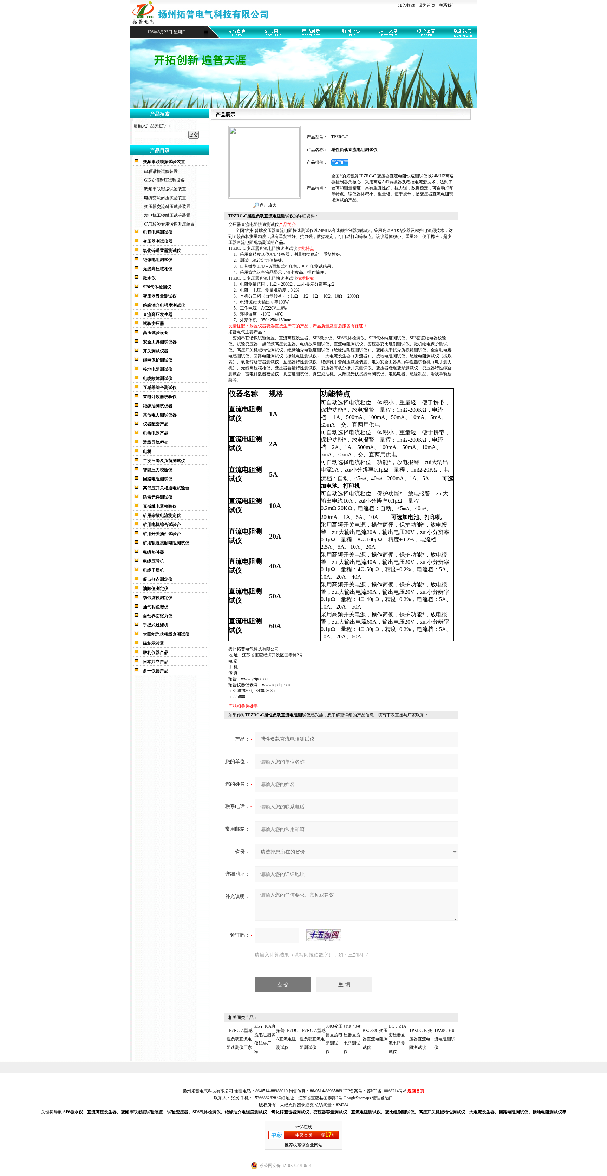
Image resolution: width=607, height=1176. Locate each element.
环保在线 (303, 1126)
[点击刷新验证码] (323, 935)
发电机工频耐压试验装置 (167, 215)
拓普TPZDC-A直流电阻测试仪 (287, 1039)
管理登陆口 (382, 1098)
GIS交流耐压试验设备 (164, 180)
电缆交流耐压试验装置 (165, 197)
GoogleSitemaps (357, 1098)
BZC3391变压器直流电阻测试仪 (375, 1039)
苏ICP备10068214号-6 (386, 1091)
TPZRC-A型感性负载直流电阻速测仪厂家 (240, 1039)
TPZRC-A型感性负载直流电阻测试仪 (313, 1039)
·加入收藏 (406, 5)
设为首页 (426, 5)
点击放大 (267, 205)
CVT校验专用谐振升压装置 (169, 224)
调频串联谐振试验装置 (165, 189)
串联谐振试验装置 (161, 171)
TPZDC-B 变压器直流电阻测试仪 (420, 1039)
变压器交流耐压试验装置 (167, 206)
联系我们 (447, 5)
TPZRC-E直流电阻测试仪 (444, 1039)
